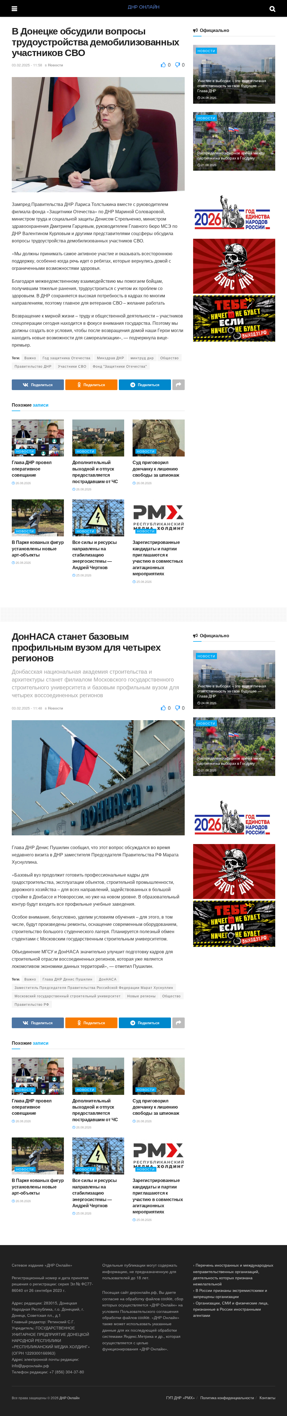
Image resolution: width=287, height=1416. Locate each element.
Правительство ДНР (33, 366)
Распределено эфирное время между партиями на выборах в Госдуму (231, 155)
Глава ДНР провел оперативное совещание (32, 468)
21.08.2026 (208, 165)
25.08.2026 (83, 575)
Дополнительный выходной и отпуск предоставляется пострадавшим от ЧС (95, 471)
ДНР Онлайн (69, 1397)
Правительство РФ (32, 1004)
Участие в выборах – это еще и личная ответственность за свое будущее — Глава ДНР (231, 85)
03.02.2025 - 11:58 (27, 65)
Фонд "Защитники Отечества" (120, 366)
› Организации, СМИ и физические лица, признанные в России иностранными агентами (231, 1309)
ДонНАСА (108, 979)
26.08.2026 (23, 483)
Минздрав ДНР (110, 357)
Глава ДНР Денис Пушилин (67, 979)
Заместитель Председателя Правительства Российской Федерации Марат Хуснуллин (94, 987)
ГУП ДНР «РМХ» (180, 1397)
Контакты (267, 1397)
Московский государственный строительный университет (68, 995)
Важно (30, 357)
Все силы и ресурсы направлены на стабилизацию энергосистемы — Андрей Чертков (94, 555)
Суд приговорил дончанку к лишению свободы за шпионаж (156, 468)
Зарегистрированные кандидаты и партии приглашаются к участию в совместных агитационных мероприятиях (158, 558)
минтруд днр (142, 357)
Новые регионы (141, 995)
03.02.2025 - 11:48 (27, 708)
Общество (169, 357)
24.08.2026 (208, 97)
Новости (55, 65)
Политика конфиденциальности (227, 1397)
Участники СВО (72, 366)
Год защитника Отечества (67, 357)
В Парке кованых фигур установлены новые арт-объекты (38, 548)
